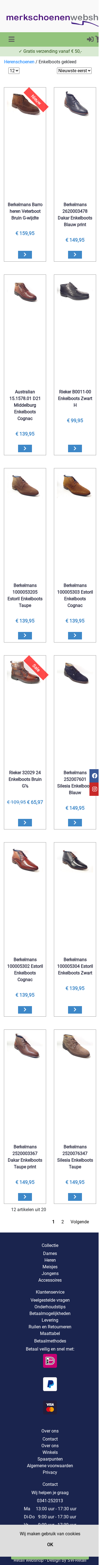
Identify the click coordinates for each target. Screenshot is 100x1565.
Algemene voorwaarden (50, 1465)
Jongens (50, 1273)
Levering (50, 1320)
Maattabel (50, 1333)
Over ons (50, 1445)
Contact (50, 1439)
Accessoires (50, 1280)
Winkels (50, 1452)
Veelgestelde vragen (50, 1300)
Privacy (50, 1472)
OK (50, 1544)
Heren (50, 1260)
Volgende (80, 1221)
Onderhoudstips (50, 1306)
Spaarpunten (50, 1459)
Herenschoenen (19, 61)
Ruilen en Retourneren (50, 1326)
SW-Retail (77, 1560)
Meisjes (50, 1266)
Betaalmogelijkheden (50, 1313)
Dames (50, 1253)
